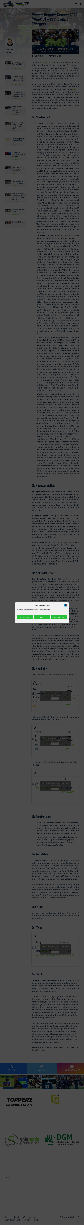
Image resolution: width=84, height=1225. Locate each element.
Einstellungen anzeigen (59, 617)
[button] (66, 605)
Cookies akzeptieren (25, 617)
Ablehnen (42, 617)
